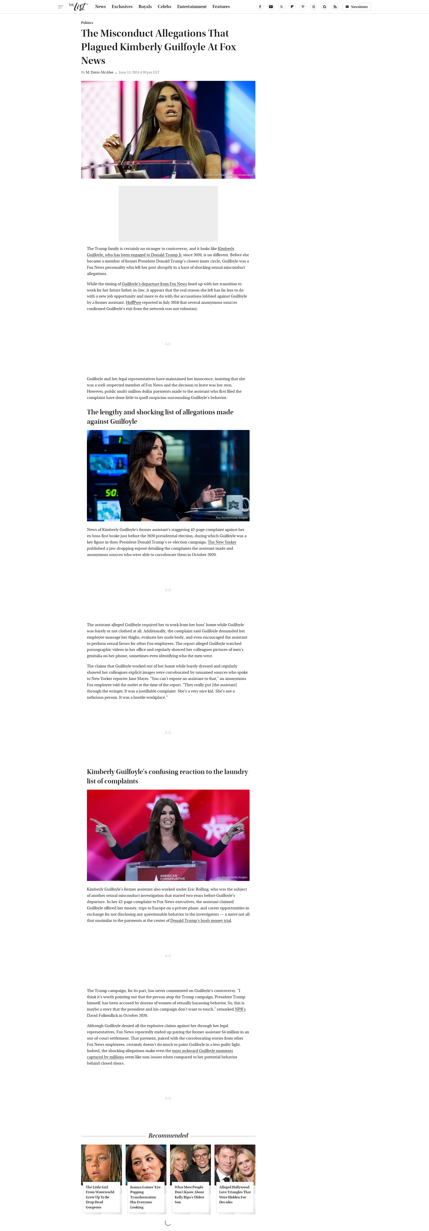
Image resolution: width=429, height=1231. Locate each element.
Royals (145, 6)
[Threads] (313, 6)
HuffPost (133, 302)
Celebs (164, 6)
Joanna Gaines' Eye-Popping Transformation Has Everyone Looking (146, 1197)
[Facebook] (260, 6)
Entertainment (192, 6)
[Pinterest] (303, 6)
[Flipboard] (292, 6)
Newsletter (359, 7)
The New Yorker (222, 542)
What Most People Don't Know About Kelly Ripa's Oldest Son (189, 1194)
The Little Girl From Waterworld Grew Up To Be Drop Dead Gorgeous (100, 1197)
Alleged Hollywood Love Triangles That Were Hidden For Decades (235, 1194)
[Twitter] (281, 6)
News (100, 6)
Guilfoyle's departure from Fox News (154, 284)
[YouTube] (270, 6)
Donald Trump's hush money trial (200, 920)
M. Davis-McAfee (99, 72)
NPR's (240, 1009)
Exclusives (122, 6)
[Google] (324, 6)
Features (221, 6)
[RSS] (335, 6)
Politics (87, 23)
